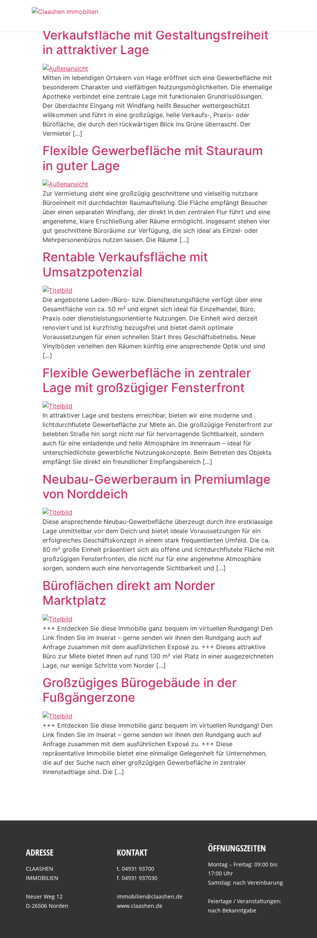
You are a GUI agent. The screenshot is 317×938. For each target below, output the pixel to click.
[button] (279, 15)
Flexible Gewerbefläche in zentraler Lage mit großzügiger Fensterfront (147, 380)
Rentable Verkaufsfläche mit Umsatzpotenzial (125, 264)
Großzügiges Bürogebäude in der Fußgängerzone (140, 690)
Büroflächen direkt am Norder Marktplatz (129, 593)
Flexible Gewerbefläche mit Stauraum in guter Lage (153, 158)
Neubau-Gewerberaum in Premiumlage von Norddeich (157, 486)
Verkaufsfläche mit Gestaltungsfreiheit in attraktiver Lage (156, 42)
